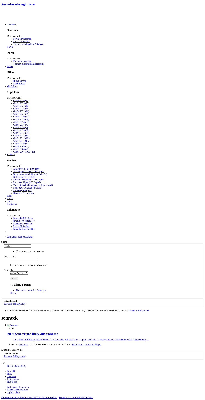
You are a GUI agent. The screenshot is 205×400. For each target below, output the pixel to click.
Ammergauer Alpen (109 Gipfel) (28, 171)
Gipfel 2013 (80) (21, 135)
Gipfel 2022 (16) (21, 111)
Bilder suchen (19, 81)
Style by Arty (13, 392)
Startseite (11, 24)
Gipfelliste (12, 86)
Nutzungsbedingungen (18, 387)
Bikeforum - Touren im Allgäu (86, 344)
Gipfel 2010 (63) (21, 143)
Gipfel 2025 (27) (21, 103)
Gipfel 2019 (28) (21, 119)
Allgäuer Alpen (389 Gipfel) (26, 169)
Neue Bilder (19, 83)
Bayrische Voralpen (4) (24, 193)
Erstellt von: (9, 256)
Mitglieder (12, 204)
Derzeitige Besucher (22, 223)
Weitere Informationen (138, 310)
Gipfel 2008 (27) (21, 149)
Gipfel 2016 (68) (21, 127)
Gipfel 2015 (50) (21, 130)
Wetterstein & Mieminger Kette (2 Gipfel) (33, 185)
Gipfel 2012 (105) (21, 138)
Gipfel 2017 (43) (21, 124)
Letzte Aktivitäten (21, 41)
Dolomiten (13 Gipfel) (23, 177)
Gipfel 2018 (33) (21, 122)
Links (10, 198)
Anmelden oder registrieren (18, 4)
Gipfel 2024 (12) (21, 106)
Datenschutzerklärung (17, 389)
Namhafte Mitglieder (23, 218)
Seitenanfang (13, 379)
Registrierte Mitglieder (23, 221)
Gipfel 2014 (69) (21, 133)
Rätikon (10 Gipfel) (22, 190)
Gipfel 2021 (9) (20, 114)
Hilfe (9, 373)
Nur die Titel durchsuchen (31, 251)
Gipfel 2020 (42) (21, 116)
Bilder (10, 66)
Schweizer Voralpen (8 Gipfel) (27, 187)
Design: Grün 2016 (16, 366)
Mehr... (13, 293)
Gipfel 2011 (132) (21, 141)
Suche (10, 201)
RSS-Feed (12, 382)
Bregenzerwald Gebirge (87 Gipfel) (30, 174)
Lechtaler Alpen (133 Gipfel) (27, 182)
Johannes (23, 344)
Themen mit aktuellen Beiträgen (28, 44)
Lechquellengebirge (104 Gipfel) (28, 179)
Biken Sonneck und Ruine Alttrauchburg (32, 333)
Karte (9, 196)
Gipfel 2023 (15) (21, 108)
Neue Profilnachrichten (24, 229)
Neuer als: (8, 270)
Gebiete (11, 154)
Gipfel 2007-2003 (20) (24, 151)
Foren (10, 47)
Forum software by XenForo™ (29, 397)
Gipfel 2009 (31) (21, 146)
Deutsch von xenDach (76, 397)
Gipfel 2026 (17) (21, 100)
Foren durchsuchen (22, 38)
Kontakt (11, 371)
